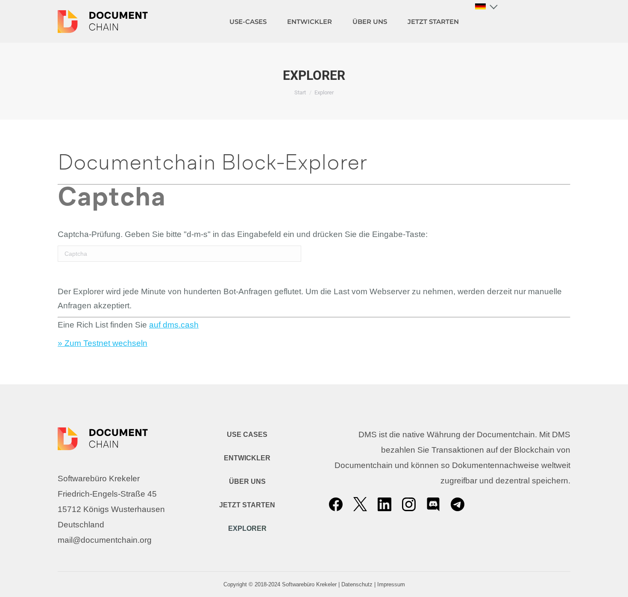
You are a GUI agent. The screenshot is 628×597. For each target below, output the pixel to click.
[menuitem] (248, 21)
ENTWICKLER (247, 458)
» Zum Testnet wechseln (102, 343)
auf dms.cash (174, 324)
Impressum (391, 584)
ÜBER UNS (247, 481)
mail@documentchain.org (105, 540)
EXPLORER (247, 528)
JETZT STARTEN (247, 505)
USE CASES (247, 434)
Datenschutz (357, 584)
